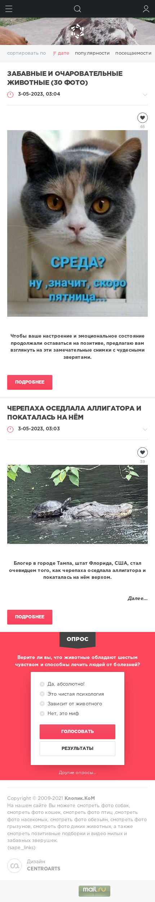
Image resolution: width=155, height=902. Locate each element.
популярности (92, 53)
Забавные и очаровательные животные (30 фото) (64, 78)
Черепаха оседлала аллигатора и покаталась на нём (74, 413)
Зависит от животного (74, 704)
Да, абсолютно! (65, 684)
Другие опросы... (78, 773)
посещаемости (133, 53)
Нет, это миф (62, 714)
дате (63, 53)
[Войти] (146, 9)
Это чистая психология (75, 694)
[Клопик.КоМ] (77, 31)
